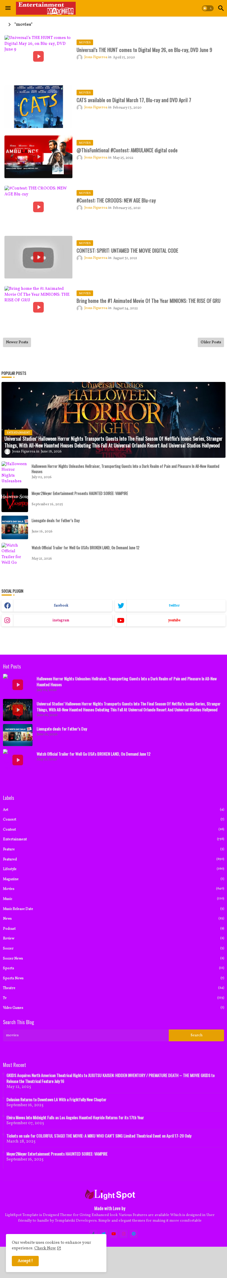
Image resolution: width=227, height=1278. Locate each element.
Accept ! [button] (25, 1261)
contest (113, 829)
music (113, 898)
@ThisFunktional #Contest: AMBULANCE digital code (127, 150)
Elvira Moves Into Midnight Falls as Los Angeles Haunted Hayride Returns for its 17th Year (75, 1117)
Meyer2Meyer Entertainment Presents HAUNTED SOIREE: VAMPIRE (80, 493)
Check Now (45, 1248)
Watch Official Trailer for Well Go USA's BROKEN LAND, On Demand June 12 (86, 547)
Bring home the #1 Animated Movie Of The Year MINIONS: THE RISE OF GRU (148, 301)
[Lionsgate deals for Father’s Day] (14, 527)
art (113, 809)
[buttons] (114, 1234)
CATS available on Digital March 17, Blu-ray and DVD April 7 (134, 100)
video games (113, 1007)
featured (113, 859)
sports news (113, 978)
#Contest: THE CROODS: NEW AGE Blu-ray (116, 200)
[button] (208, 8)
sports (113, 968)
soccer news (113, 958)
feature (113, 849)
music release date (113, 908)
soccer (113, 948)
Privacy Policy (145, 1255)
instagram (61, 620)
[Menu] (8, 8)
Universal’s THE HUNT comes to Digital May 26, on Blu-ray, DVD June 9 (144, 50)
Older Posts (211, 342)
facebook (61, 605)
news (113, 918)
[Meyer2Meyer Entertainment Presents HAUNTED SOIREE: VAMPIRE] (14, 500)
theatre (113, 988)
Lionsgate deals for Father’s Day (56, 520)
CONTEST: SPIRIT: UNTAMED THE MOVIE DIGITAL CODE (127, 250)
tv (113, 998)
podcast (113, 928)
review (113, 938)
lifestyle (113, 869)
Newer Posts (17, 342)
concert (113, 819)
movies (113, 888)
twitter (174, 605)
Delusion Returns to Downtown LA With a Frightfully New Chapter (56, 1099)
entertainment (113, 839)
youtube (174, 620)
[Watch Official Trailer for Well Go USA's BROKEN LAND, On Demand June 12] (14, 554)
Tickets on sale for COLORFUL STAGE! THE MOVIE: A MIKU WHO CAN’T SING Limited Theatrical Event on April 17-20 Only (99, 1136)
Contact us (115, 1255)
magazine (113, 879)
